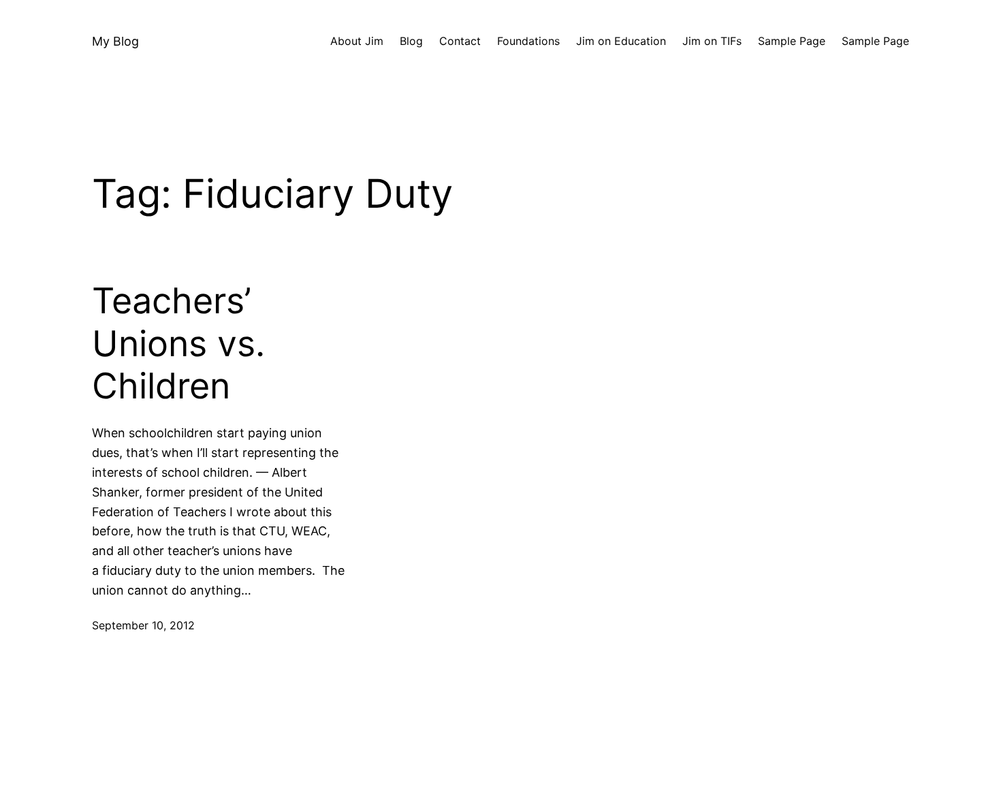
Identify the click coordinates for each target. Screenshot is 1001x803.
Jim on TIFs (712, 41)
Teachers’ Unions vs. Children (178, 343)
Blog (411, 41)
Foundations (528, 41)
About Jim (356, 41)
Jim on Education (621, 41)
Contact (460, 41)
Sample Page (791, 41)
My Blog (115, 41)
